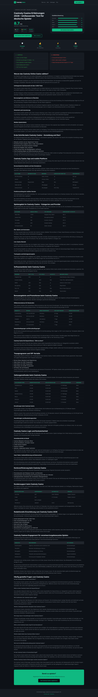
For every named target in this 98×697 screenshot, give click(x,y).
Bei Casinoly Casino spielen (67, 29)
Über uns (43, 2)
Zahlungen (52, 2)
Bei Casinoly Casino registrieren (22, 35)
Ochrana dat (46, 694)
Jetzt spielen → (79, 2)
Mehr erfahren (37, 35)
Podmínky (52, 694)
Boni (48, 2)
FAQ (57, 2)
